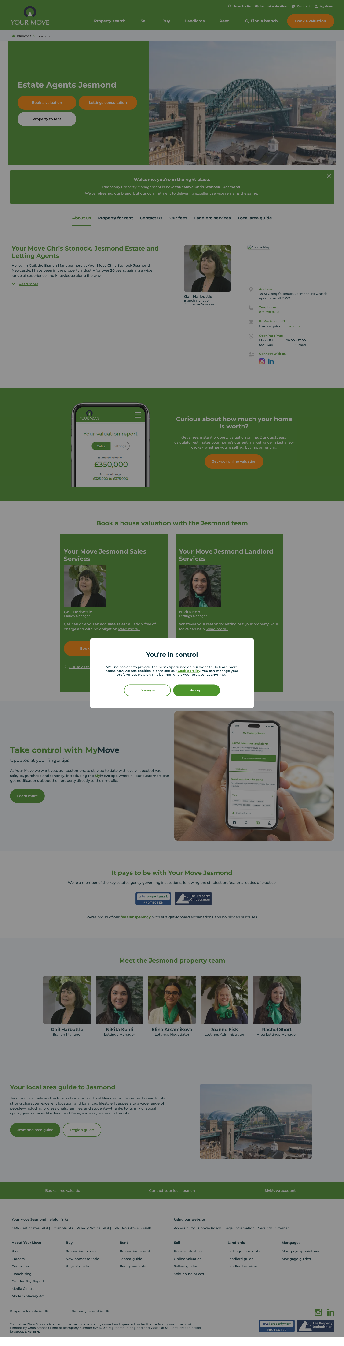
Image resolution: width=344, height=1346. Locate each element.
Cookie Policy (189, 671)
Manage (147, 690)
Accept (196, 690)
